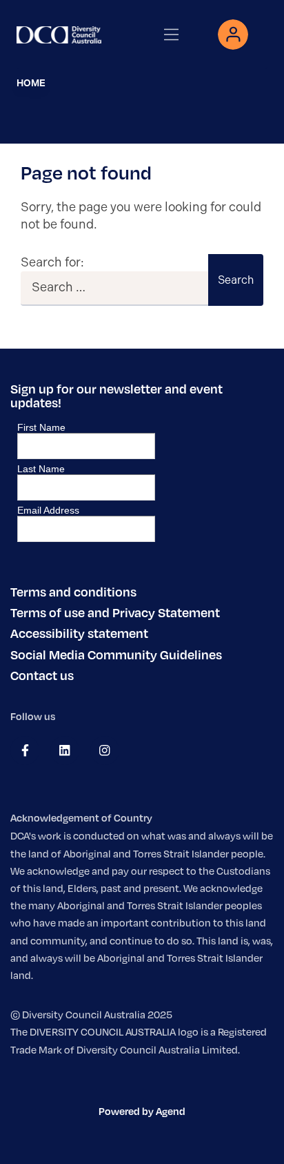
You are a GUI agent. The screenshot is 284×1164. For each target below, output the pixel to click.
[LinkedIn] (64, 750)
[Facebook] (25, 750)
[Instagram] (104, 750)
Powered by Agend (142, 1111)
